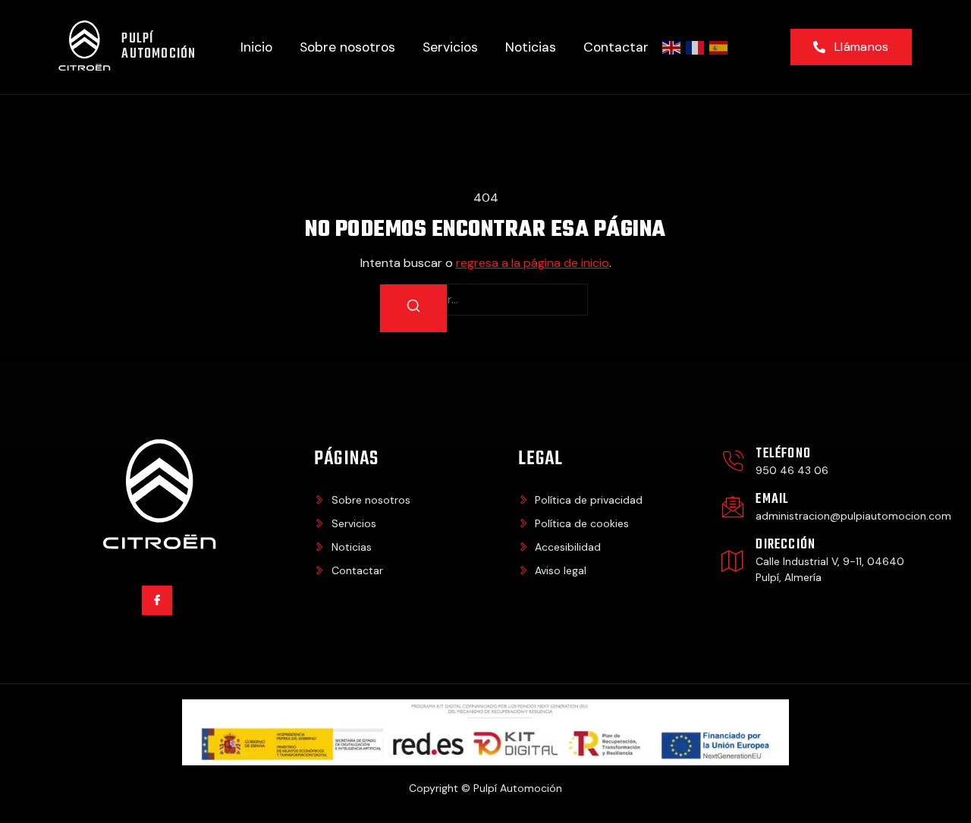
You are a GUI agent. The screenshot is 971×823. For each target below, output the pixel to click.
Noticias (530, 47)
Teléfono (783, 454)
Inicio (256, 47)
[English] (672, 47)
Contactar (616, 47)
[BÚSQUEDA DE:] (485, 300)
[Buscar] (413, 308)
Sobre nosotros (347, 47)
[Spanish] (719, 47)
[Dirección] (732, 560)
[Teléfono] (732, 461)
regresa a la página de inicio (532, 263)
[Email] (732, 506)
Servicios (450, 47)
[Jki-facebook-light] (156, 600)
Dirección (785, 545)
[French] (695, 47)
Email (772, 499)
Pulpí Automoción (158, 46)
